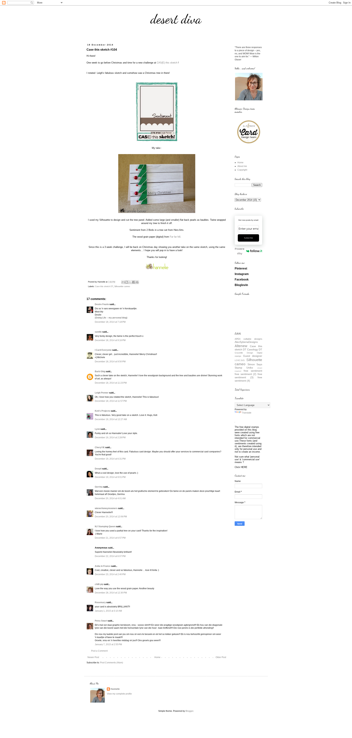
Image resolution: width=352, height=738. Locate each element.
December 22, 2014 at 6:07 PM (110, 556)
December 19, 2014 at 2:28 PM (110, 437)
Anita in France (103, 566)
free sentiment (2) (245, 374)
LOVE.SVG (240, 360)
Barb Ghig (100, 371)
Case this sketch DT (104, 286)
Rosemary (100, 602)
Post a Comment (99, 651)
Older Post (221, 657)
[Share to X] (130, 282)
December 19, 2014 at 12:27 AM (111, 419)
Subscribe (248, 238)
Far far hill (175, 236)
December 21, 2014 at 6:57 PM (110, 538)
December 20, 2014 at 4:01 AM (110, 498)
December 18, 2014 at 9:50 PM (110, 361)
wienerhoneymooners (106, 508)
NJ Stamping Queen (105, 526)
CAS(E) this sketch (167, 62)
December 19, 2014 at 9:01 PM (110, 477)
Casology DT (254, 349)
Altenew (241, 346)
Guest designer (252, 355)
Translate (246, 412)
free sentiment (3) (248, 376)
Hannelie (115, 689)
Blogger (189, 711)
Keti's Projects (102, 411)
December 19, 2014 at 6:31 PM (110, 459)
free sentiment (253, 370)
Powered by (239, 251)
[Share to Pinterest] (137, 282)
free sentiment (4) (248, 379)
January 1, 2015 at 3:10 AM (108, 611)
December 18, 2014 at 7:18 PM (110, 322)
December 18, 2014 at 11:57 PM (111, 401)
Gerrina (99, 487)
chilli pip (99, 584)
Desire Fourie (102, 304)
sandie (98, 332)
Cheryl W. (100, 447)
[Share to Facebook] (133, 282)
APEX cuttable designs (248, 339)
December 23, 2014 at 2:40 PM (110, 574)
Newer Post (93, 657)
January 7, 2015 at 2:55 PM (108, 644)
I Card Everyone (103, 350)
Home (157, 657)
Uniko (249, 367)
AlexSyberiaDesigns (246, 341)
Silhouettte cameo (122, 286)
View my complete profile (119, 694)
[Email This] (123, 282)
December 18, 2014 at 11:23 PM (111, 383)
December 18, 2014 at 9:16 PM (110, 340)
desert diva (176, 19)
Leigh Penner (102, 392)
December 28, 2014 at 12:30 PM (111, 592)
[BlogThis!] (127, 282)
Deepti (98, 468)
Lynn (97, 429)
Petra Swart (101, 620)
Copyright (242, 170)
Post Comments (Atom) (111, 662)
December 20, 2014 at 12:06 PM (111, 516)
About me (242, 166)
